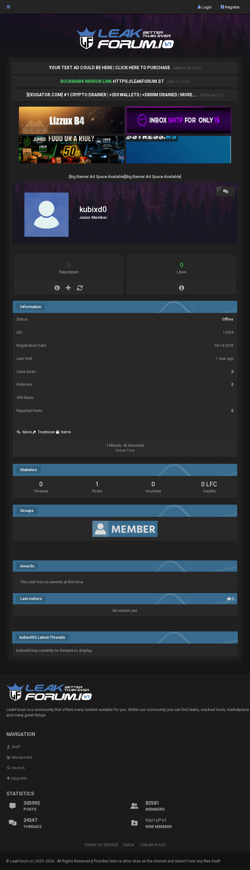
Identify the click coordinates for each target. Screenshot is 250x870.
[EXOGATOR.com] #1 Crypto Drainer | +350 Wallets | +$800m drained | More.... (112, 94)
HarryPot (155, 820)
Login (206, 7)
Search (18, 767)
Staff (15, 746)
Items (65, 432)
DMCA (128, 845)
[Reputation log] (80, 288)
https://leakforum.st (138, 81)
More (26, 432)
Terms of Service (101, 845)
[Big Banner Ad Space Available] (97, 176)
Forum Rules (153, 845)
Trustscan (45, 432)
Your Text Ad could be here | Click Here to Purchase (110, 67)
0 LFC (209, 484)
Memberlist (21, 757)
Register (232, 7)
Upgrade (18, 778)
